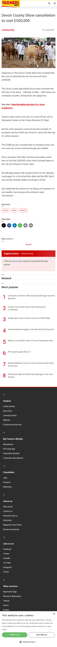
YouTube (7, 563)
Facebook (7, 549)
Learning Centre (10, 415)
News (14, 210)
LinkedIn (6, 558)
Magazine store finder (12, 525)
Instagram (7, 567)
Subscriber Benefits (11, 453)
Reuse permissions (11, 529)
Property (6, 482)
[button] (28, 642)
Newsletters (8, 444)
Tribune (6, 601)
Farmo (6, 605)
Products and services (12, 424)
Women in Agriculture (12, 596)
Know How (17, 261)
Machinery (7, 487)
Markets (6, 420)
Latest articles (9, 406)
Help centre (8, 507)
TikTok (6, 572)
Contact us (7, 511)
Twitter (6, 554)
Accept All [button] (15, 635)
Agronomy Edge (10, 592)
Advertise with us (10, 516)
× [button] (54, 614)
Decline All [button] (41, 635)
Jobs (5, 478)
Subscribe (7, 520)
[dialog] (28, 629)
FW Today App (9, 449)
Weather (23, 210)
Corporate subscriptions (13, 458)
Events (5, 210)
